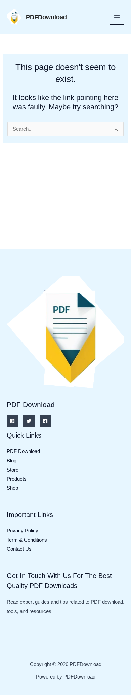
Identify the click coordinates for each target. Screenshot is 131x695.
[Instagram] (12, 421)
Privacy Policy (22, 530)
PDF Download (23, 451)
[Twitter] (29, 421)
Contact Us (19, 549)
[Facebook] (45, 421)
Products (17, 479)
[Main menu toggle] (117, 17)
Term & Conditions (27, 540)
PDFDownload (46, 17)
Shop (12, 488)
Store (12, 470)
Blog (11, 460)
